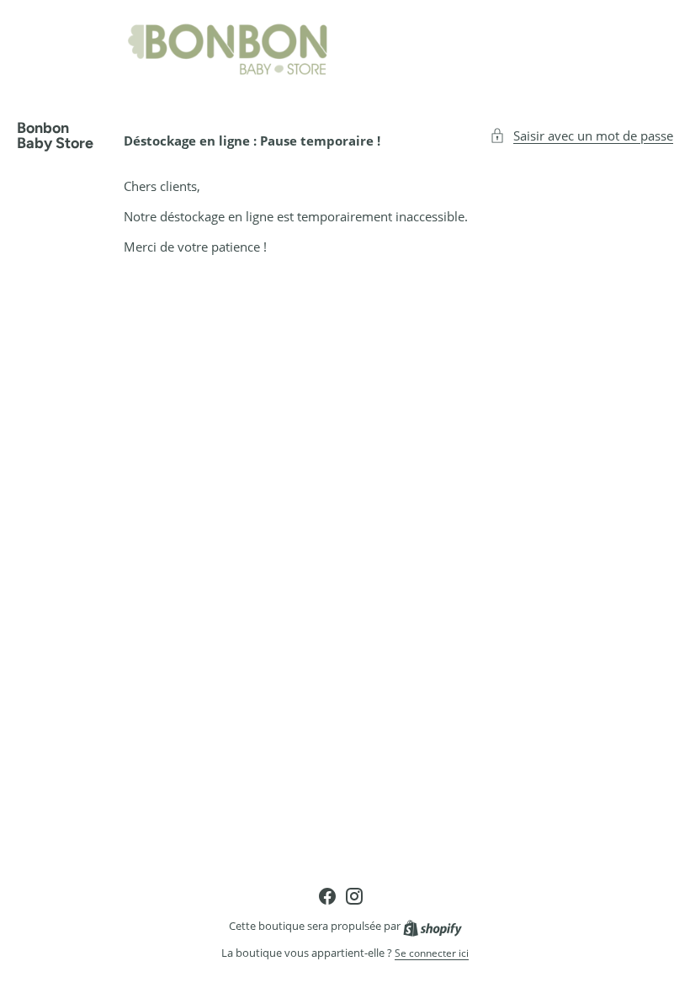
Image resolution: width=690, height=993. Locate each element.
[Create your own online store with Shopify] (432, 926)
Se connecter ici (432, 953)
